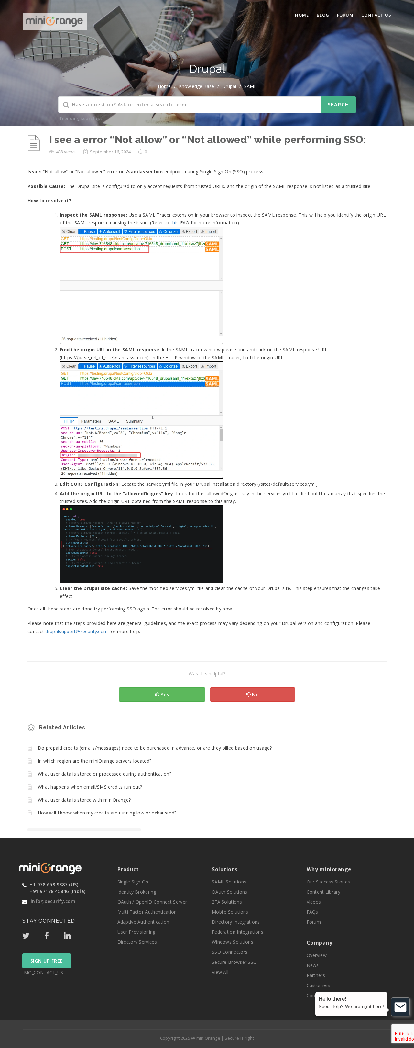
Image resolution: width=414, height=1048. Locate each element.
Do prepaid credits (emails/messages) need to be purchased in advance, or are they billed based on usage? (155, 748)
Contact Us (376, 15)
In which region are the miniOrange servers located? (94, 761)
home (164, 86)
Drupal (229, 86)
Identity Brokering (136, 892)
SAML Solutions (229, 882)
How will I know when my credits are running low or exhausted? (107, 813)
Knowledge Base (196, 86)
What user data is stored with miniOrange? (84, 800)
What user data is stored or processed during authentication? (104, 774)
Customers (319, 985)
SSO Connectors (229, 952)
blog (323, 15)
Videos (314, 902)
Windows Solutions (232, 942)
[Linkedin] (73, 934)
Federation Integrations (237, 932)
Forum (345, 15)
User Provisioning (136, 932)
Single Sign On (132, 882)
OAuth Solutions (229, 892)
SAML (250, 86)
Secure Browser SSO (234, 962)
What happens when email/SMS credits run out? (90, 787)
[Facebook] (53, 934)
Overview (317, 955)
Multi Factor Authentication (147, 912)
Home (302, 15)
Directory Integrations (236, 922)
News (313, 965)
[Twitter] (32, 934)
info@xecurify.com (53, 901)
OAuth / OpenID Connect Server (152, 902)
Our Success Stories (328, 882)
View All (220, 972)
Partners (316, 975)
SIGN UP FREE (46, 961)
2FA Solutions (227, 902)
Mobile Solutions (230, 912)
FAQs (312, 912)
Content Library (324, 892)
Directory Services (137, 942)
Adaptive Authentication (143, 922)
